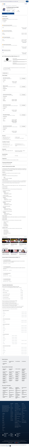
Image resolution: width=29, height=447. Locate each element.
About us (3, 414)
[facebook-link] (14, 442)
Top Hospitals (16, 403)
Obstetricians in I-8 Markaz (11, 397)
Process (3, 430)
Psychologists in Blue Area (5, 394)
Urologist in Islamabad (23, 380)
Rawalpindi (12, 408)
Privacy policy (3, 416)
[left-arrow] (1, 240)
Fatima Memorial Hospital (18, 408)
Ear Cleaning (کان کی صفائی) (6, 138)
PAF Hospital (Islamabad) (6, 37)
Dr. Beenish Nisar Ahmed (5, 363)
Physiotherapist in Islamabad (11, 376)
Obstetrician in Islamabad (4, 369)
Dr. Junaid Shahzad (17, 361)
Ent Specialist (9, 5)
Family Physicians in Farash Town (11, 394)
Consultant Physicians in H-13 (11, 388)
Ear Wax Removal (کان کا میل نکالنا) (7, 139)
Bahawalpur (12, 416)
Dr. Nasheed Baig (24, 361)
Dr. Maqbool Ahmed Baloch (11, 361)
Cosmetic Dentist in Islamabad (5, 382)
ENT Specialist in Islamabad (5, 380)
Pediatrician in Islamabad (23, 372)
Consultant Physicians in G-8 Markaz (17, 397)
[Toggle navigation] (26, 3)
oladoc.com (12, 441)
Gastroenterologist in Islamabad (11, 378)
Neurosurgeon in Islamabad (5, 378)
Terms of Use (3, 425)
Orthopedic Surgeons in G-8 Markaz (5, 388)
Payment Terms (3, 422)
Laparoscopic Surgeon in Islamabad (5, 374)
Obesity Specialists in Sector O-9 (18, 392)
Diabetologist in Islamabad (17, 376)
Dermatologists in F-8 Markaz (5, 392)
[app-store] (25, 424)
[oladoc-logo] (3, 4)
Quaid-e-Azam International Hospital (18, 415)
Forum (22, 414)
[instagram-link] (15, 442)
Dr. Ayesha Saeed (5, 361)
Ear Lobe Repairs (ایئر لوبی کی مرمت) (19, 138)
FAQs (3, 429)
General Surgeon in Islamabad (17, 372)
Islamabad (7, 5)
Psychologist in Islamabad (11, 374)
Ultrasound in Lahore (24, 410)
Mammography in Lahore (24, 409)
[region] (14, 242)
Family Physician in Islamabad (5, 372)
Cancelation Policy (3, 427)
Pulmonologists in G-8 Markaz (5, 397)
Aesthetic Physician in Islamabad (24, 378)
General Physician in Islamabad (11, 372)
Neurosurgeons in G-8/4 (11, 390)
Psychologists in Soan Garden (24, 390)
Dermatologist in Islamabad (17, 374)
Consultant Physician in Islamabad (24, 374)
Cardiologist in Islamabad (17, 378)
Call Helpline (23, 78)
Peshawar (12, 411)
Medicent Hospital (5, 18)
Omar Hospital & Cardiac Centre (18, 410)
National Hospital (17, 407)
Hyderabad (12, 420)
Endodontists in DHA (24, 394)
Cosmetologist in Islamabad (5, 376)
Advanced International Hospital (7, 25)
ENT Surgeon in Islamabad (11, 380)
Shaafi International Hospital (7, 44)
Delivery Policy (3, 418)
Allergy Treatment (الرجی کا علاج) (6, 137)
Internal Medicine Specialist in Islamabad (24, 370)
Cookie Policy (7, 445)
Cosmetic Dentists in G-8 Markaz (24, 397)
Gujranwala (12, 412)
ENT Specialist (4, 155)
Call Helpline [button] (8, 13)
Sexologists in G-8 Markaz (24, 392)
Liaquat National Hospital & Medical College (18, 426)
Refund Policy (3, 420)
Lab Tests (23, 419)
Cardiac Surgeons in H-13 (24, 388)
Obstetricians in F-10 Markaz (17, 390)
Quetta (11, 417)
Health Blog (23, 413)
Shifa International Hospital (18, 413)
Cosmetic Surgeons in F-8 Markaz (5, 390)
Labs (22, 418)
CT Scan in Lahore (24, 407)
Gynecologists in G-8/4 (11, 392)
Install (27, 1)
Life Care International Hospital (7, 30)
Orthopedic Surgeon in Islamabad (24, 376)
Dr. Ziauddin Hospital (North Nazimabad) (18, 422)
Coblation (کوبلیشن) (17, 137)
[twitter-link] (13, 442)
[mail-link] (17, 442)
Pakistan (4, 5)
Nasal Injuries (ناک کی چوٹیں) (6, 146)
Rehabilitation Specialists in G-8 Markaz (17, 388)
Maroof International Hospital (17, 419)
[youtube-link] (16, 442)
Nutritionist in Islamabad (17, 380)
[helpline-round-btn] (25, 3)
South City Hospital (17, 420)
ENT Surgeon (16, 155)
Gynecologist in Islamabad (11, 369)
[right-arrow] (27, 240)
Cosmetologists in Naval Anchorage (17, 394)
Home (2, 5)
